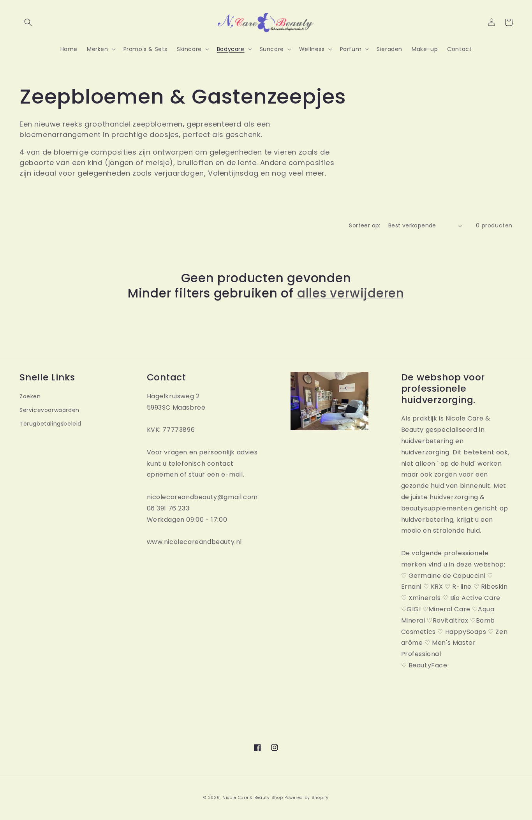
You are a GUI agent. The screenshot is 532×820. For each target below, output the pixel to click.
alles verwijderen (350, 293)
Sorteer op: (364, 225)
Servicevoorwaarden (49, 410)
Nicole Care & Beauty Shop (252, 798)
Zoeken (30, 396)
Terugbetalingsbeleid (50, 424)
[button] (28, 22)
